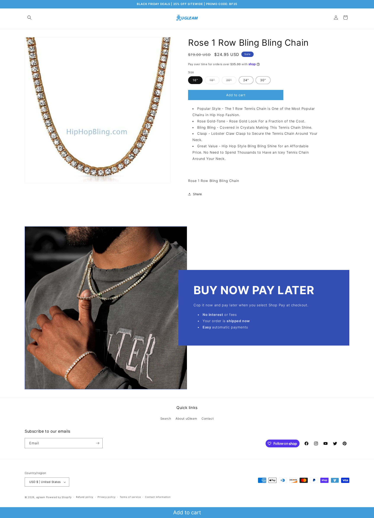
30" (263, 80)
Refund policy (84, 497)
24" (246, 80)
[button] (29, 17)
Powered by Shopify (59, 497)
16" (195, 80)
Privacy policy (107, 497)
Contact (208, 418)
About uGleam (186, 418)
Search (165, 418)
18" (214, 81)
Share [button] (197, 194)
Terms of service (130, 497)
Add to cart (187, 512)
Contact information (157, 497)
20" (231, 81)
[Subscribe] (97, 443)
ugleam (40, 497)
